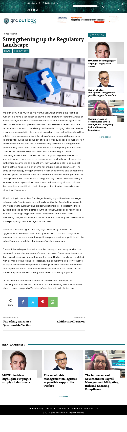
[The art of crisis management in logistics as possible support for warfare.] (106, 82)
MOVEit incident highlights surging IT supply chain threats (102, 63)
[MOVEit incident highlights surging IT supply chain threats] (106, 53)
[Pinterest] (43, 302)
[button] (122, 4)
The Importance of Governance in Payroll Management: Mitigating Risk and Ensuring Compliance (100, 124)
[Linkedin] (118, 9)
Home (6, 33)
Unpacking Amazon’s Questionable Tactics (17, 323)
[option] (88, 21)
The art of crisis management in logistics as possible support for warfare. (102, 93)
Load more (105, 137)
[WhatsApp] (53, 302)
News (14, 33)
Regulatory (21, 51)
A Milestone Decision (71, 321)
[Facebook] (23, 302)
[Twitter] (123, 9)
